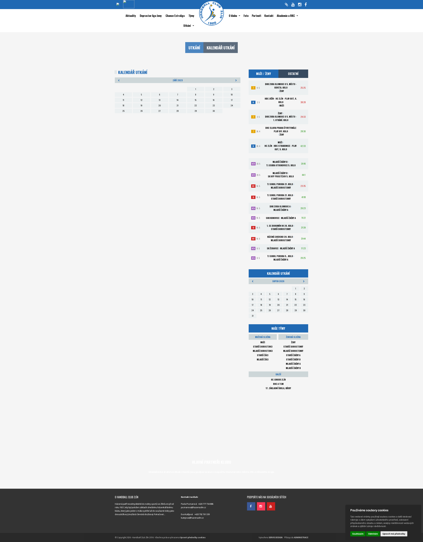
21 (177, 105)
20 (159, 105)
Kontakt (268, 16)
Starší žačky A (293, 355)
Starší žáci (262, 355)
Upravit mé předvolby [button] (394, 533)
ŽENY (293, 342)
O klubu (233, 16)
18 (123, 105)
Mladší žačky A (293, 363)
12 (141, 100)
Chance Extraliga (175, 16)
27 (159, 110)
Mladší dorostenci (263, 350)
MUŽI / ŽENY (263, 73)
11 (123, 100)
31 (252, 315)
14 (177, 100)
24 (232, 105)
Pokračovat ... (159, 514)
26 (141, 110)
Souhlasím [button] (358, 533)
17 (232, 100)
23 (214, 105)
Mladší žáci (263, 359)
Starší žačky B (293, 359)
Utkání (187, 26)
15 (195, 100)
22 (195, 105)
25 (123, 110)
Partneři (256, 16)
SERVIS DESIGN (276, 537)
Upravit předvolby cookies (193, 537)
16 (213, 100)
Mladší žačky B (293, 368)
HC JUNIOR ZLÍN (278, 379)
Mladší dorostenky (293, 350)
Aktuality (131, 16)
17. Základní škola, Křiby (278, 388)
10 (232, 94)
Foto (246, 16)
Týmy (191, 16)
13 (159, 100)
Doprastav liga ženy (151, 16)
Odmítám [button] (373, 533)
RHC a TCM (278, 383)
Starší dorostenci (262, 346)
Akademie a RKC (286, 16)
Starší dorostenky (293, 346)
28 (177, 110)
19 (141, 105)
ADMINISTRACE (301, 537)
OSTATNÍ (293, 73)
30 (214, 110)
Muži (262, 342)
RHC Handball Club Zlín (257, 490)
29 (196, 110)
